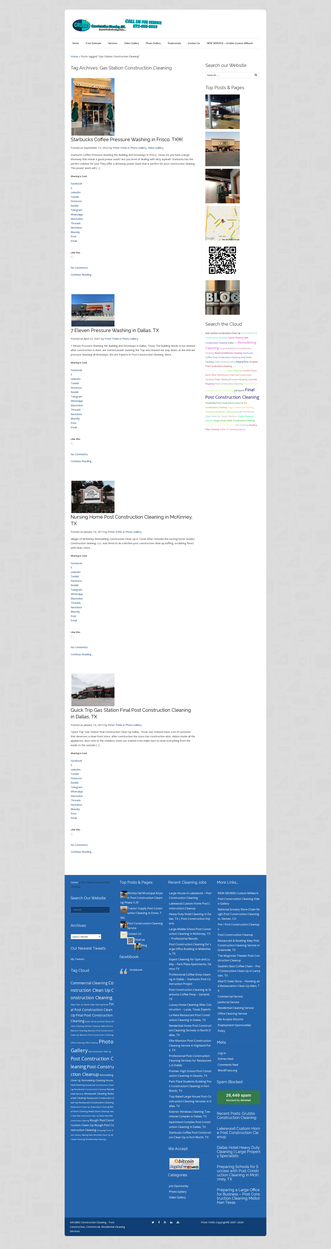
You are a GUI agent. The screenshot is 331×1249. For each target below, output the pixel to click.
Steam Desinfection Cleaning (228, 353)
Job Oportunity (178, 1186)
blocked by (238, 1097)
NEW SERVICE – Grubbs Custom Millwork (230, 43)
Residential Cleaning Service (236, 1008)
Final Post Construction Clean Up (92, 1010)
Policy (221, 1031)
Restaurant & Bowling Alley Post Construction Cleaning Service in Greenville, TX (239, 945)
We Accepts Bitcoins (230, 1019)
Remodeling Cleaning (93, 1080)
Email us (139, 940)
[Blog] (222, 297)
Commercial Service (230, 996)
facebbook (129, 956)
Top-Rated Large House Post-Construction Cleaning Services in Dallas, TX (190, 1101)
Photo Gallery (153, 43)
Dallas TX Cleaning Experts (232, 429)
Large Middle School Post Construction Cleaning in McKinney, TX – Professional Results (190, 933)
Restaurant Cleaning (95, 1093)
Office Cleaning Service (232, 1013)
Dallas (231, 342)
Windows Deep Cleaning (96, 1139)
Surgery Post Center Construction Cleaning (234, 420)
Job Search (239, 390)
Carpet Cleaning (235, 337)
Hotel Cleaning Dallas (224, 361)
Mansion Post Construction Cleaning (96, 1035)
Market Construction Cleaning (219, 425)
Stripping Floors (104, 1130)
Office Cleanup (91, 1043)
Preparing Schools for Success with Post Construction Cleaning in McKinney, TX (238, 1172)
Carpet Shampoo (229, 416)
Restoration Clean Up (80, 1107)
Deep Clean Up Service (80, 1004)
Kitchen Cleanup (93, 1026)
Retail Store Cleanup (98, 1111)
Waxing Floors (87, 1135)
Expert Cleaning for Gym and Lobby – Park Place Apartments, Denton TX (190, 964)
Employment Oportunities (234, 1025)
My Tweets (77, 959)
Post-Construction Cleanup (235, 935)
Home (75, 43)
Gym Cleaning (241, 425)
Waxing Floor (242, 361)
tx (236, 342)
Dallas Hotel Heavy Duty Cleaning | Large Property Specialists (238, 1151)
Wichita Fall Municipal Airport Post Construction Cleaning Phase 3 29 (141, 897)
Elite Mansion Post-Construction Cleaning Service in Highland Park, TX (190, 1045)
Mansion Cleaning (79, 1030)
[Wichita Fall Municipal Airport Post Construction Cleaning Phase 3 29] (222, 111)
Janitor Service (91, 1021)
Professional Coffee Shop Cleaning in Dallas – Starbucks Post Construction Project (190, 979)
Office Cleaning (77, 1043)
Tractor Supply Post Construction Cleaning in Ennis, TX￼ (141, 913)
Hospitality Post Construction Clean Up (224, 402)
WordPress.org (227, 1070)
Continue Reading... (82, 274)
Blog (144, 945)
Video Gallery (131, 43)
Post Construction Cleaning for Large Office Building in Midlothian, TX (190, 948)
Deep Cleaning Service (99, 1004)
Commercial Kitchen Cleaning (220, 411)
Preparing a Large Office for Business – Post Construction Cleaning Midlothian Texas (238, 1196)
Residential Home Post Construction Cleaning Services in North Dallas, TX (190, 1030)
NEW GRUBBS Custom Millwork (238, 893)
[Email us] (222, 260)
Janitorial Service (104, 1021)
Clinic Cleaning (234, 370)
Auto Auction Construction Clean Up (222, 333)
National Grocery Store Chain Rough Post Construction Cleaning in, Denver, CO (239, 914)
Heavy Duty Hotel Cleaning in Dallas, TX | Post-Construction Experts (190, 918)
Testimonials (174, 43)
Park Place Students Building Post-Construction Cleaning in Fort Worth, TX (190, 1086)
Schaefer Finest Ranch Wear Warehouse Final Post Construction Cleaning (231, 375)
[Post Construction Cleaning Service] (222, 185)
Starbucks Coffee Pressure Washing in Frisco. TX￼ (127, 139)
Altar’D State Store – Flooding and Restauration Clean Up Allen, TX (239, 985)
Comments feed (228, 1065)
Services (112, 43)
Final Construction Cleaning (229, 383)
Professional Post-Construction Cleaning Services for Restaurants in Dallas (190, 1060)
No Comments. (79, 267)
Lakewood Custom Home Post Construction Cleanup (238, 1132)
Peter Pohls (120, 147)
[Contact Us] (222, 223)
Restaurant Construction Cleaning (96, 1102)
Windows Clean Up (102, 1135)
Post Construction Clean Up (99, 1051)
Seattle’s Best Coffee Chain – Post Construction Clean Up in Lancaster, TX (239, 970)
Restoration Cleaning (100, 1107)
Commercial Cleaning (89, 982)
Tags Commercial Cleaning (241, 407)
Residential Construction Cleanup (90, 1089)
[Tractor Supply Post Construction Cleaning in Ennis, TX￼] (222, 148)
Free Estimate (93, 43)
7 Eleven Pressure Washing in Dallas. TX (115, 330)
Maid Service (107, 1026)
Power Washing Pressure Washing (230, 379)
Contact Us (194, 43)
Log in (222, 1053)
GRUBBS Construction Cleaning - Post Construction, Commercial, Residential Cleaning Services (97, 1226)
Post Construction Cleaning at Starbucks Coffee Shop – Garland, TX (190, 994)
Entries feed (225, 1059)
